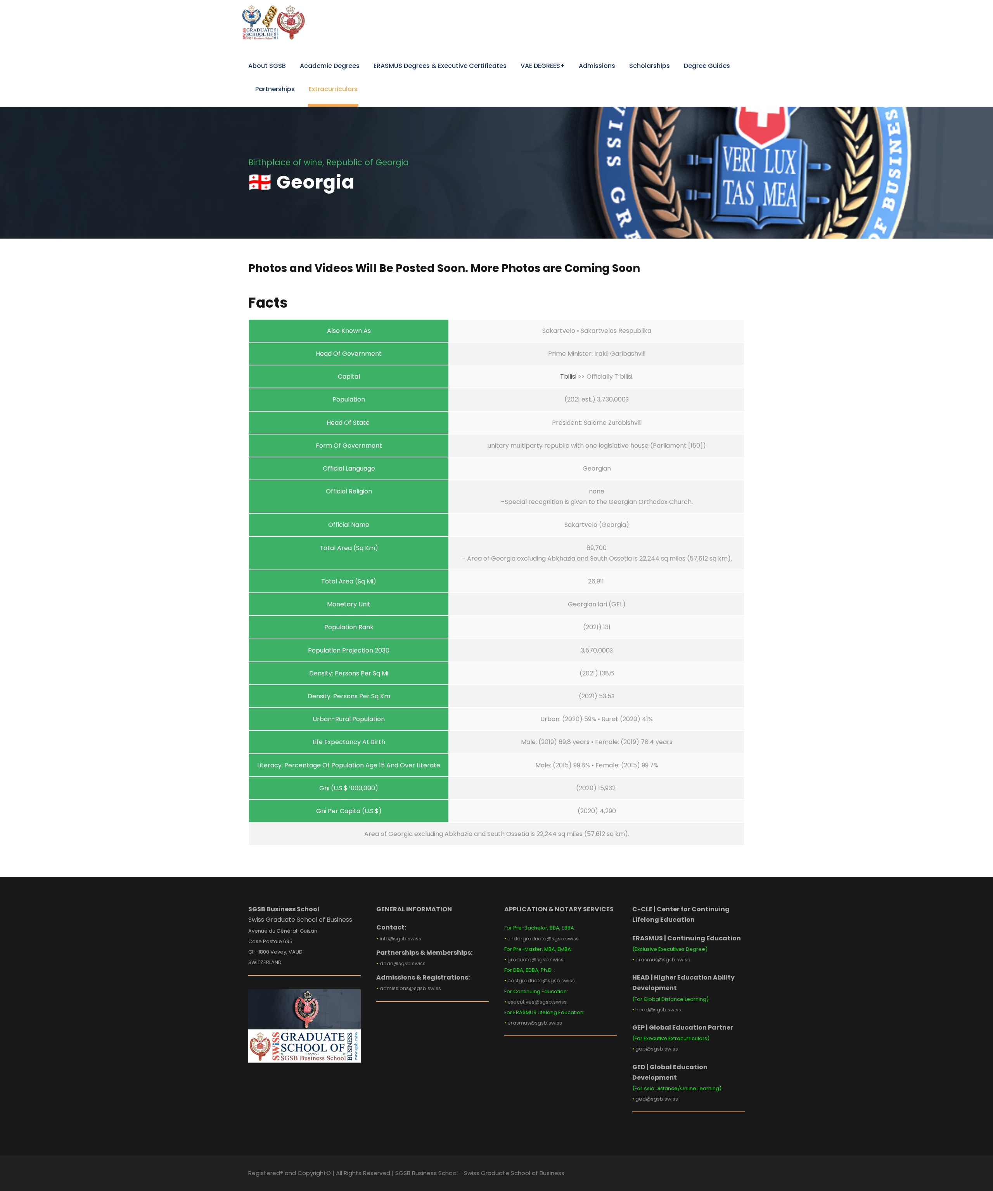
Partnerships (275, 89)
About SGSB (267, 65)
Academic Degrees (330, 65)
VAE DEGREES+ (543, 65)
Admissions (597, 65)
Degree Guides (707, 65)
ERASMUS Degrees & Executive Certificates (440, 65)
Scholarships (649, 65)
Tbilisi (568, 376)
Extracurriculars (333, 89)
